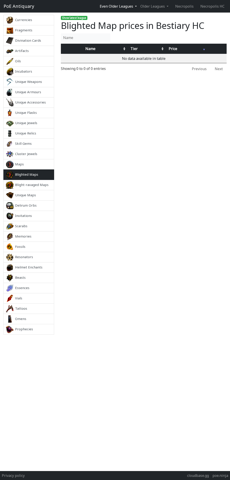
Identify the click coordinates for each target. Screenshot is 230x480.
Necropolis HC (212, 6)
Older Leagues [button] (153, 6)
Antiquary (19, 6)
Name (90, 48)
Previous (199, 68)
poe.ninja (220, 475)
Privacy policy (13, 475)
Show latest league (74, 18)
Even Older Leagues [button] (117, 6)
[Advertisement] (28, 401)
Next (219, 68)
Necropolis (184, 6)
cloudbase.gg (198, 475)
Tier (134, 48)
